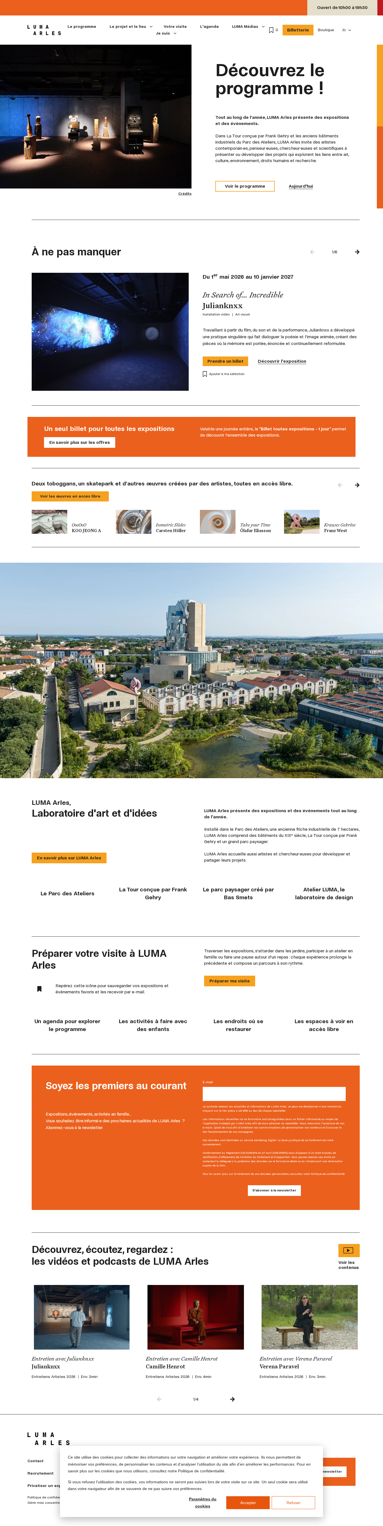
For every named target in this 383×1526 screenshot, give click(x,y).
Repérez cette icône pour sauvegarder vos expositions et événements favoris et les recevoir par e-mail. (112, 988)
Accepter (248, 1502)
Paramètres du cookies (202, 1502)
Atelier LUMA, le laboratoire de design (324, 893)
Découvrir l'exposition (282, 361)
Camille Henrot (165, 1367)
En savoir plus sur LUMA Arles (69, 857)
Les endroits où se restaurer (238, 1025)
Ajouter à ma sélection (226, 374)
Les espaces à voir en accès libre (324, 1025)
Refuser (294, 1502)
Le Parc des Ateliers (67, 893)
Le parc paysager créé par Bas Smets (238, 893)
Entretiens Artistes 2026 (53, 1377)
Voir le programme (245, 186)
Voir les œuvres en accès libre (70, 496)
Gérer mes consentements (48, 1503)
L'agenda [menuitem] (209, 26)
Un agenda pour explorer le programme (67, 1025)
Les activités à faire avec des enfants (153, 1025)
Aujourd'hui (301, 186)
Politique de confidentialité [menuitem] (48, 1497)
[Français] (347, 30)
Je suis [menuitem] (163, 33)
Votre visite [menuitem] (175, 26)
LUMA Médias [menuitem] (245, 26)
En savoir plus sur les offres (79, 442)
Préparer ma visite (229, 980)
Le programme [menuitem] (82, 26)
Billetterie (298, 30)
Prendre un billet (225, 361)
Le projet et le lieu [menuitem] (128, 26)
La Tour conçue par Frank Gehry (153, 893)
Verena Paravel (279, 1367)
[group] (69, 522)
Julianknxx (46, 1367)
